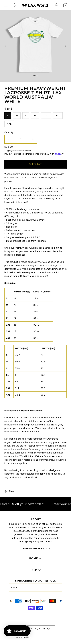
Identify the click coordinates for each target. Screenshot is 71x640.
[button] (5, 5)
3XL (58, 114)
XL (35, 114)
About (35, 519)
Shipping (8, 151)
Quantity (8, 132)
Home (33, 558)
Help (33, 570)
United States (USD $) (33, 628)
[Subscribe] (59, 588)
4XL (9, 123)
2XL (46, 114)
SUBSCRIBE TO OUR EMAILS (35, 580)
